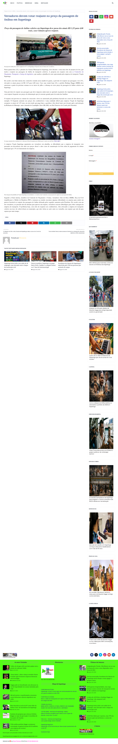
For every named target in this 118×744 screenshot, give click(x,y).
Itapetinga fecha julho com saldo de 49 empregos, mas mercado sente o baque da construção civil (16, 265)
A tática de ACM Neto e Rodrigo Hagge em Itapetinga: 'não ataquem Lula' (104, 79)
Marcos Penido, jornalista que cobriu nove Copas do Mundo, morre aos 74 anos (56, 714)
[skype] (100, 655)
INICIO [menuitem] (12, 3)
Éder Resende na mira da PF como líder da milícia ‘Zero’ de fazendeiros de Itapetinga (23, 706)
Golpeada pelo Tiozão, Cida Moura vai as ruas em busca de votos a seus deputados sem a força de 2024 (105, 38)
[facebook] (91, 16)
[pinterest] (91, 21)
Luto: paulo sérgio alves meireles (51, 721)
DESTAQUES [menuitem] (44, 3)
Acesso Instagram (94, 139)
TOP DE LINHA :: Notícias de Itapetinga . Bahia (54, 712)
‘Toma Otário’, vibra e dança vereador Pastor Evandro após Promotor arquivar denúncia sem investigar (24, 676)
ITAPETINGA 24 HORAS (47, 697)
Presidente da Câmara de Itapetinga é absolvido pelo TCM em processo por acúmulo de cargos (69, 265)
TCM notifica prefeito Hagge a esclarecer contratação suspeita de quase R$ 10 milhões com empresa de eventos (24, 726)
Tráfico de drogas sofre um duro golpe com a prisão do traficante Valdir (24, 667)
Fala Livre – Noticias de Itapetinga (51, 719)
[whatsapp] (101, 16)
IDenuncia (22, 238)
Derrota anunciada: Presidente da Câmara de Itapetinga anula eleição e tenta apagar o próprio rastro (105, 52)
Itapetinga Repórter (47, 724)
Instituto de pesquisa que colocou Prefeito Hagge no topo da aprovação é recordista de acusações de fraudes (23, 716)
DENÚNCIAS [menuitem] (28, 3)
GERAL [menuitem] (36, 3)
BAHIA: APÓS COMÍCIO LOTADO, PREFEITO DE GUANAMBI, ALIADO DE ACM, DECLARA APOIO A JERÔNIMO (57, 707)
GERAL (14, 11)
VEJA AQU (57, 141)
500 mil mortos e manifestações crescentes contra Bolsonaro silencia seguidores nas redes (23, 697)
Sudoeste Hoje (45, 732)
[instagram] (106, 16)
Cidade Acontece (46, 704)
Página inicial (7, 11)
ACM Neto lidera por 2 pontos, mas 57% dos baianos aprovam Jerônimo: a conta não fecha (103, 105)
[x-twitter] (96, 16)
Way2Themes (17, 741)
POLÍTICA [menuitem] (19, 3)
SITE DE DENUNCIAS (32, 741)
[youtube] (111, 16)
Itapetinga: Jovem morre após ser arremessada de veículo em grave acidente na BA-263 (59, 692)
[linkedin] (113, 655)
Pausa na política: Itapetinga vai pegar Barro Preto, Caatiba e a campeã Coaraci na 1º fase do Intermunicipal (43, 265)
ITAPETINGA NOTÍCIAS (47, 689)
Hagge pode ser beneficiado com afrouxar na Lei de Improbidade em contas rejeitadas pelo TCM (24, 687)
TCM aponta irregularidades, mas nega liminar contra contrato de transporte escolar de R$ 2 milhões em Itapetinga (105, 66)
